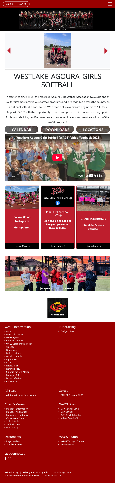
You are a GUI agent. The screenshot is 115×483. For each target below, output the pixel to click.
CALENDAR (21, 130)
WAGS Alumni (68, 444)
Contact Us (11, 381)
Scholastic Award (14, 444)
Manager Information (17, 408)
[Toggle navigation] (110, 3)
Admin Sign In (62, 472)
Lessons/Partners (15, 378)
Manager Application (16, 411)
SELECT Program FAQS (72, 395)
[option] (57, 50)
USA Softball (67, 411)
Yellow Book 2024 (69, 418)
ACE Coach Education (71, 415)
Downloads (11, 350)
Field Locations (13, 353)
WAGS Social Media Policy (19, 343)
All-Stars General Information (21, 395)
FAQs (8, 362)
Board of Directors (15, 334)
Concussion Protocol (16, 418)
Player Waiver (13, 441)
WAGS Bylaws (13, 337)
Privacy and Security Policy (36, 472)
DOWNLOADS (57, 130)
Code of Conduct (14, 340)
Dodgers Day (67, 331)
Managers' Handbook (17, 415)
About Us (10, 331)
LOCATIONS (93, 130)
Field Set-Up (12, 427)
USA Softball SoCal (70, 408)
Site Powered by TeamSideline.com (22, 475)
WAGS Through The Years (73, 441)
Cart (23, 4)
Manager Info (13, 375)
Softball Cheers (14, 424)
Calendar (10, 346)
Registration (12, 365)
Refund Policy (13, 368)
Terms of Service (52, 475)
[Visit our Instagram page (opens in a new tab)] (10, 459)
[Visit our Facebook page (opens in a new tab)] (6, 459)
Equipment (11, 359)
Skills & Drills (12, 421)
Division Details (14, 356)
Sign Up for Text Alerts (17, 371)
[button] (9, 50)
